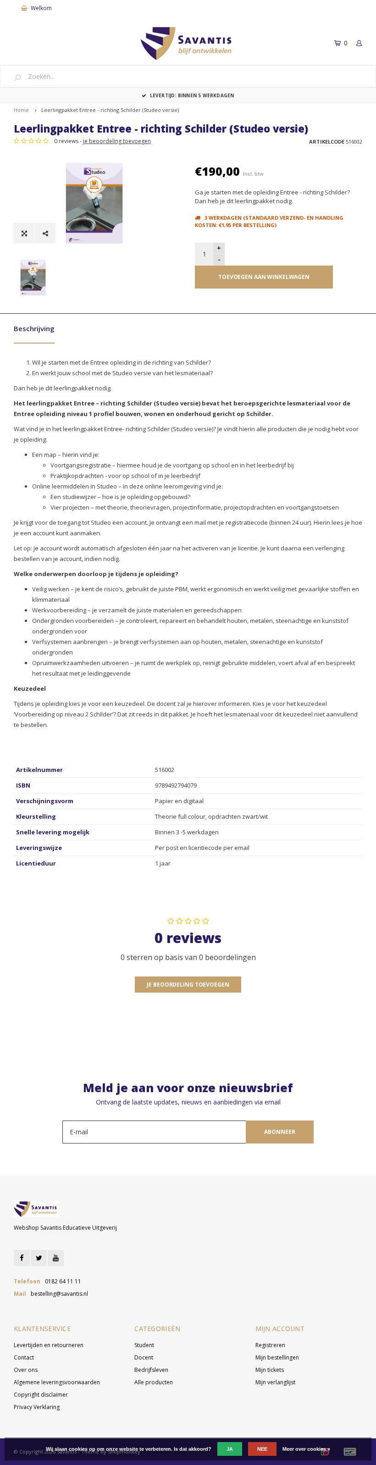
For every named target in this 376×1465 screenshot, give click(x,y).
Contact (24, 1357)
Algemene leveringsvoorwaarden (57, 1382)
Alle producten (153, 1382)
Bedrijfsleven (151, 1370)
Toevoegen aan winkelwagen (264, 277)
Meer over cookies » (306, 1449)
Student (144, 1345)
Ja (230, 1449)
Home (21, 109)
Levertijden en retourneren (48, 1345)
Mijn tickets (269, 1370)
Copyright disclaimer (41, 1394)
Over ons (26, 1370)
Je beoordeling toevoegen (188, 984)
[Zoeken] (21, 77)
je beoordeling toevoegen (117, 141)
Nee (262, 1449)
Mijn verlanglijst (275, 1382)
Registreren (270, 1345)
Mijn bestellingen (277, 1357)
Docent (143, 1357)
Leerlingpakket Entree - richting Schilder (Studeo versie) (110, 109)
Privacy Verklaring (37, 1407)
